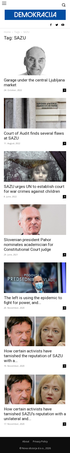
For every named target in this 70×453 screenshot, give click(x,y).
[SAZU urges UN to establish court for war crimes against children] (35, 166)
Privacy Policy (40, 441)
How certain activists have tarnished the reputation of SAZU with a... (33, 356)
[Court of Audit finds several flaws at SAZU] (35, 113)
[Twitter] (57, 25)
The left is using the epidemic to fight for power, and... (33, 300)
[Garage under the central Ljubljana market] (35, 60)
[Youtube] (63, 25)
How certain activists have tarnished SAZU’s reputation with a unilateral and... (35, 414)
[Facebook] (51, 25)
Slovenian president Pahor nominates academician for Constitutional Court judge (28, 244)
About (25, 441)
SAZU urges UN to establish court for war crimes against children (34, 189)
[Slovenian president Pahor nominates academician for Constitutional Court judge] (35, 219)
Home (7, 32)
